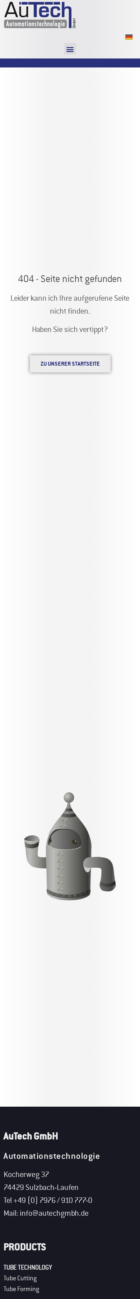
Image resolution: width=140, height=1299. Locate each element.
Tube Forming (21, 1289)
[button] (70, 49)
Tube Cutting (20, 1278)
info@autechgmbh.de (54, 1213)
